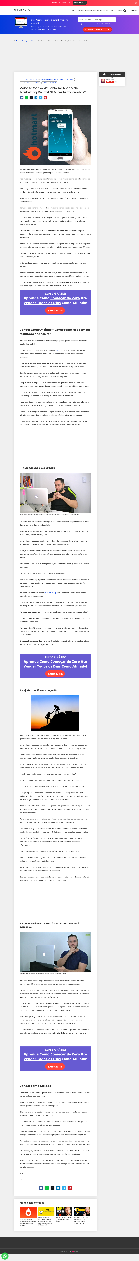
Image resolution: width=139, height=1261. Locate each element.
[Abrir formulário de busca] (124, 11)
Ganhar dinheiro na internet (52, 79)
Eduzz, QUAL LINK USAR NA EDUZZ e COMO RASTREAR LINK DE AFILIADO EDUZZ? (81, 1220)
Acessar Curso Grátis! (96, 29)
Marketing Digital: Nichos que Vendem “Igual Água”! (64, 1219)
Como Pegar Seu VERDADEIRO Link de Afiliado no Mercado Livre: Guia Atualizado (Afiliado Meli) (45, 1221)
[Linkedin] (36, 97)
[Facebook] (21, 97)
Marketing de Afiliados (30, 83)
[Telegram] (40, 97)
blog (58, 350)
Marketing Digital (50, 83)
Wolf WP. (76, 1251)
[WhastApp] (26, 97)
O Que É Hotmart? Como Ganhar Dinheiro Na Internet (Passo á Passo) (28, 1222)
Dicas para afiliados (29, 41)
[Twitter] (31, 97)
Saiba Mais (79, 3)
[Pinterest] (45, 97)
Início (18, 41)
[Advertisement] (69, 57)
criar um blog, (50, 593)
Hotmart (70, 79)
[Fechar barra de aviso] (136, 3)
